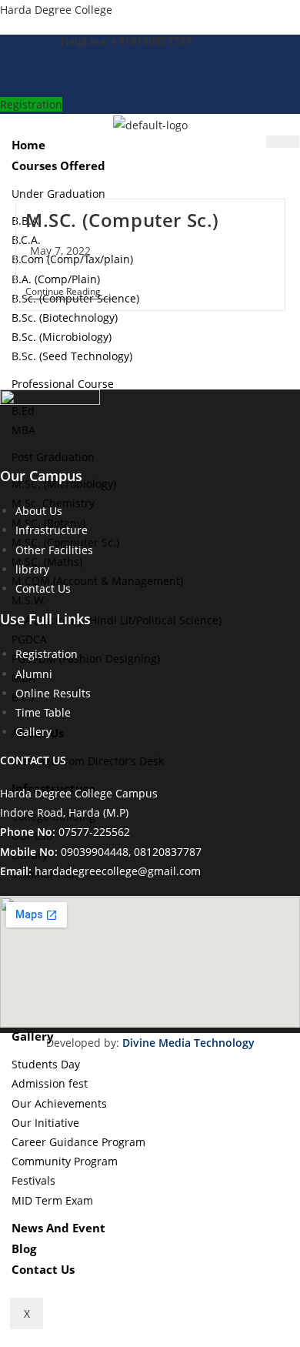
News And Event (58, 1227)
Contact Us (43, 1269)
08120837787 (168, 851)
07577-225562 (94, 831)
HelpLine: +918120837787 (126, 41)
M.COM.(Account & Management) (97, 580)
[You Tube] (180, 79)
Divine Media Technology (188, 1042)
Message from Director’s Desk (88, 761)
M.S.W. (29, 600)
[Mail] (121, 79)
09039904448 (94, 851)
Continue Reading (70, 292)
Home (28, 144)
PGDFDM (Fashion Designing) (86, 658)
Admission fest (50, 1083)
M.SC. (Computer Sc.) (122, 219)
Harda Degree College (56, 9)
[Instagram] (145, 79)
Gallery (33, 1036)
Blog (24, 1248)
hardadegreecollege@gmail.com (118, 871)
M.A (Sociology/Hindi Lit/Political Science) (117, 620)
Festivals (33, 1180)
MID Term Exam (52, 1200)
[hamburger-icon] (282, 142)
